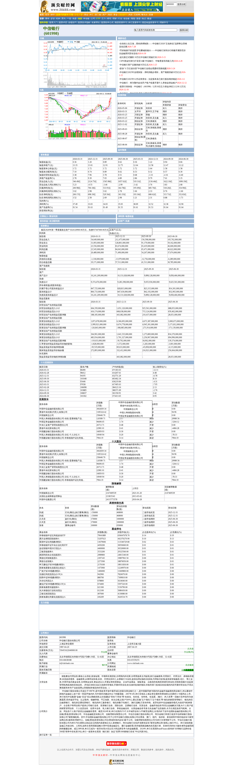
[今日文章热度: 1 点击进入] (116, 745)
